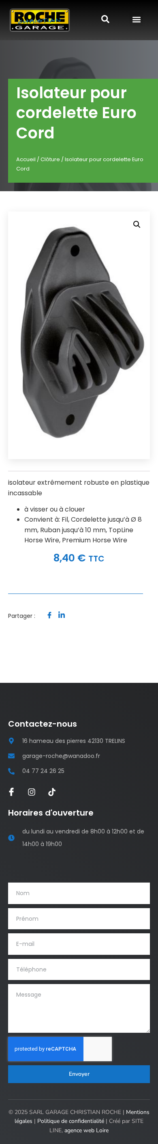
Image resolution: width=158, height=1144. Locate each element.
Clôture (50, 159)
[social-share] (49, 614)
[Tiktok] (52, 792)
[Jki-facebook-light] (11, 792)
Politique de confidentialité (70, 1121)
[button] (136, 19)
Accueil (26, 159)
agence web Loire (86, 1130)
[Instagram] (31, 792)
